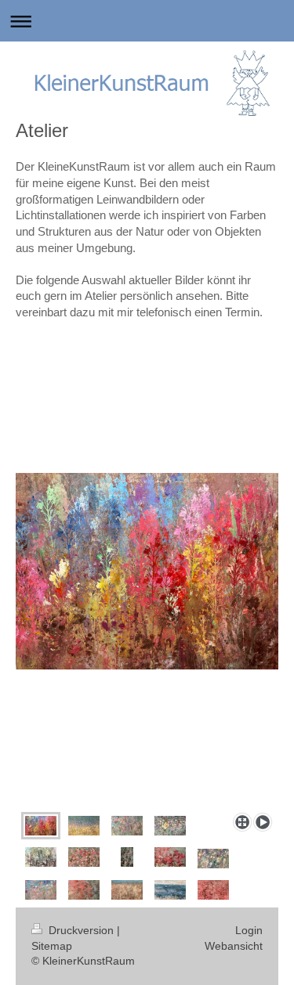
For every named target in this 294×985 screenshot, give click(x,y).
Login (249, 930)
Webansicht (234, 946)
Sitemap (51, 946)
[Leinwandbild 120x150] (127, 890)
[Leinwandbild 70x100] (170, 890)
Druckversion (81, 930)
